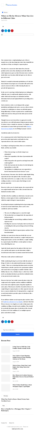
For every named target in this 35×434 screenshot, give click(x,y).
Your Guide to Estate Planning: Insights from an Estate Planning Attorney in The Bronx (22, 357)
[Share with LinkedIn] (9, 30)
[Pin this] (12, 30)
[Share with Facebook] (2, 30)
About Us (11, 423)
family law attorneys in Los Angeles (13, 301)
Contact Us (4, 423)
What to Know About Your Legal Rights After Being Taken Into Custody (22, 367)
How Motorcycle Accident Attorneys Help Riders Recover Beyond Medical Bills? (23, 376)
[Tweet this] (5, 30)
